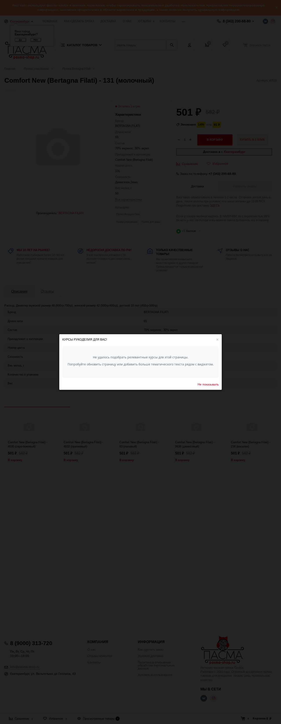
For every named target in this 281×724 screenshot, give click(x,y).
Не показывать (208, 384)
